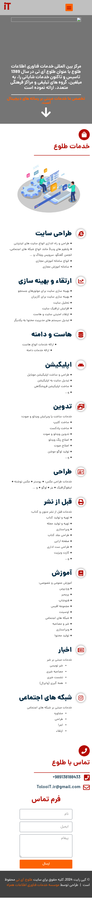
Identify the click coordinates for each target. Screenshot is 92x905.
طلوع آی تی (24, 880)
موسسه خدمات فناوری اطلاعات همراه (33, 885)
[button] (69, 7)
